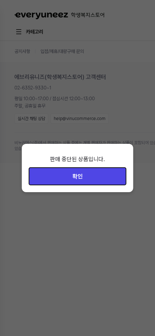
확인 (77, 176)
